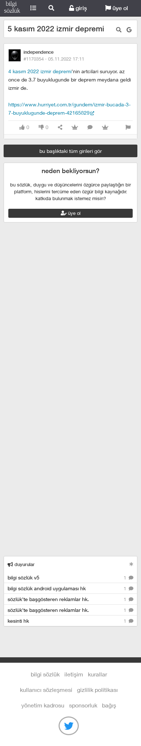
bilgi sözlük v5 (68, 577)
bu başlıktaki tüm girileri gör (70, 151)
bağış (109, 705)
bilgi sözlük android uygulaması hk (68, 588)
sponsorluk (83, 705)
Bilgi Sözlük (12, 8)
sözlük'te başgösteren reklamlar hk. (68, 599)
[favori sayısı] (74, 127)
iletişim (73, 674)
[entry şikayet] (128, 127)
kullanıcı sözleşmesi (46, 689)
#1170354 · (54, 59)
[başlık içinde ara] (118, 30)
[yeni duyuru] (131, 564)
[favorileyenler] (105, 127)
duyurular (24, 564)
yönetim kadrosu (42, 705)
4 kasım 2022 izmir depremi (40, 71)
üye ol (119, 8)
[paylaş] (60, 127)
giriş (80, 8)
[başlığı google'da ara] (129, 30)
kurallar (97, 674)
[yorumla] (90, 127)
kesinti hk (68, 621)
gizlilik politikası (97, 689)
